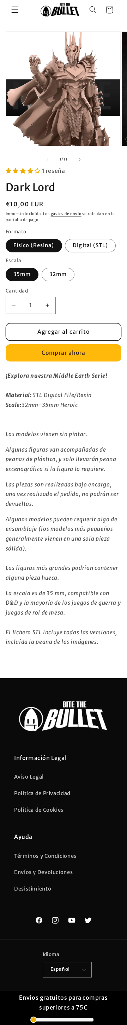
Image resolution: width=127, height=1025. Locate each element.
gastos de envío (66, 214)
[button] (15, 10)
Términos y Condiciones (45, 856)
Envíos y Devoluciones (43, 872)
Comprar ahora (64, 353)
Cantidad (17, 291)
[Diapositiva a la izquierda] (47, 159)
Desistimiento (32, 889)
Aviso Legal (29, 777)
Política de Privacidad (42, 793)
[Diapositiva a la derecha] (79, 159)
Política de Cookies (39, 810)
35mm (22, 274)
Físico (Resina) (33, 245)
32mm (58, 274)
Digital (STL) (90, 245)
